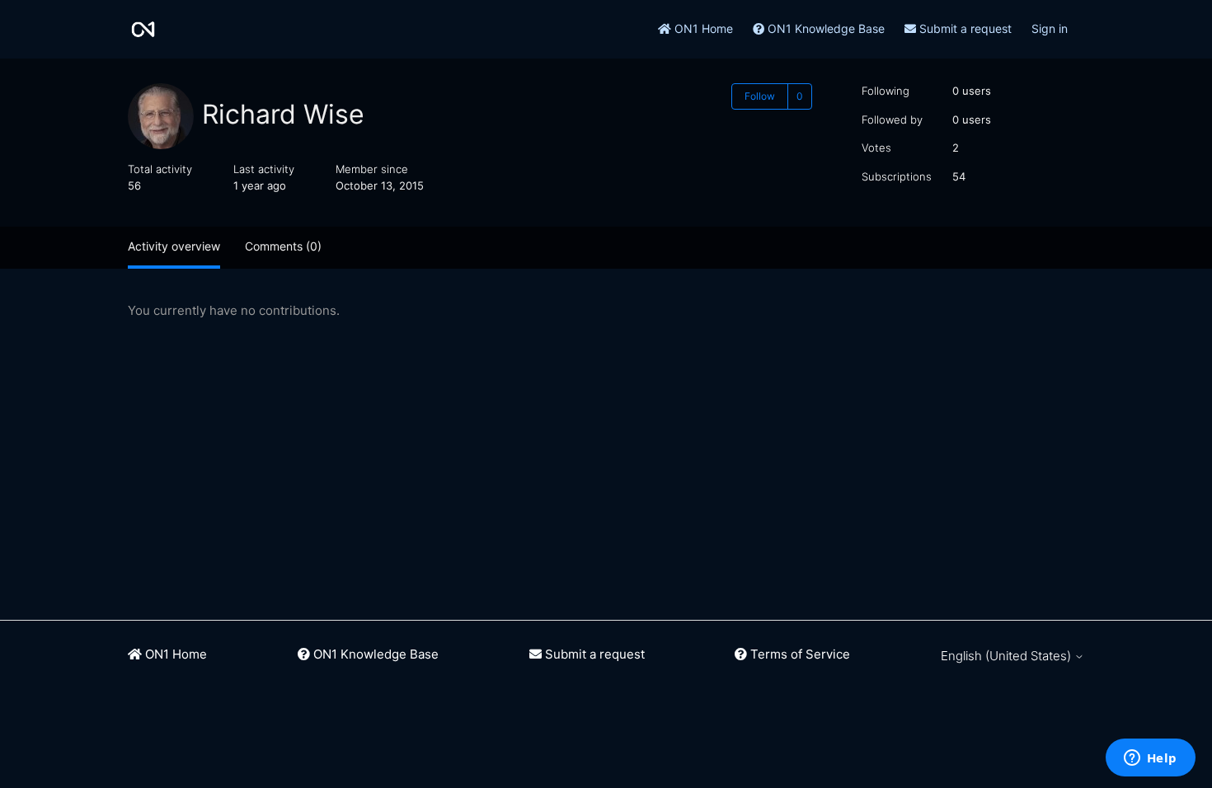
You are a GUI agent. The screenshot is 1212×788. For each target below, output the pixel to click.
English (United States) (1007, 656)
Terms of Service (798, 654)
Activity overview (174, 246)
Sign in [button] (1049, 28)
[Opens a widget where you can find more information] (1150, 759)
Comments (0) (283, 246)
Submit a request (964, 28)
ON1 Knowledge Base (824, 28)
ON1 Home (702, 28)
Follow (760, 96)
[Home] (143, 29)
